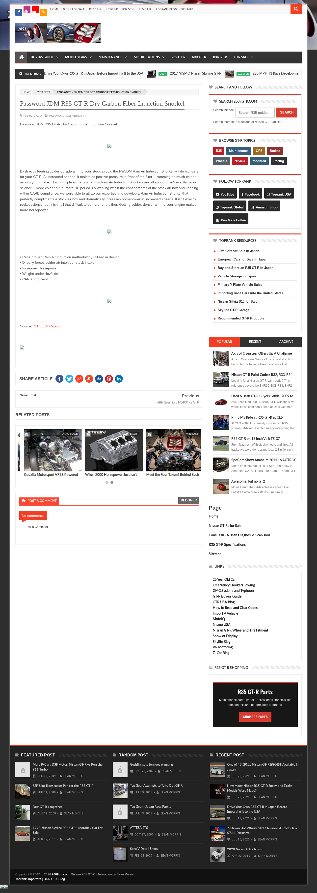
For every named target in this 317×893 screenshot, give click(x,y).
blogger (189, 500)
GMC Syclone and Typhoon (233, 591)
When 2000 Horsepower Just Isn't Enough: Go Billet (106, 476)
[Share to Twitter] (29, 466)
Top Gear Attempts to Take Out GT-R (156, 785)
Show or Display (225, 636)
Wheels (221, 161)
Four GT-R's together (47, 807)
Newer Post (28, 395)
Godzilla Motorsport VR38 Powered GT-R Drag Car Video (46, 476)
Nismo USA (222, 625)
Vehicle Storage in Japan (237, 276)
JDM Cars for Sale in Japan (238, 251)
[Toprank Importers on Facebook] (18, 12)
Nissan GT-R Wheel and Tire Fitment (240, 630)
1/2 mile (229, 73)
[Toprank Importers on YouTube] (35, 9)
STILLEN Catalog (47, 326)
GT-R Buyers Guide (227, 596)
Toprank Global (232, 207)
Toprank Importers (28, 879)
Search (286, 112)
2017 (149, 73)
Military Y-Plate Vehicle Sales (240, 285)
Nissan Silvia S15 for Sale (237, 301)
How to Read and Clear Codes (235, 608)
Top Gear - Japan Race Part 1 (150, 806)
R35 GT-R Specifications (227, 545)
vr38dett (43, 92)
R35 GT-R (145, 9)
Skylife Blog (221, 642)
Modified (259, 161)
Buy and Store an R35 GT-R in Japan (245, 268)
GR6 (259, 151)
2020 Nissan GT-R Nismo (245, 849)
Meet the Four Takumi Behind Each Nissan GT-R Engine (168, 476)
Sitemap (187, 9)
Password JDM (60, 115)
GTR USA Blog (224, 602)
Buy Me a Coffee (233, 220)
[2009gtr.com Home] (21, 57)
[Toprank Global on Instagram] (27, 9)
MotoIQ (219, 619)
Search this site (223, 110)
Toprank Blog (166, 9)
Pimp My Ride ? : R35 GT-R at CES (257, 417)
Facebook (252, 194)
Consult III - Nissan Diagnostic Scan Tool (239, 535)
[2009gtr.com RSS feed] (43, 12)
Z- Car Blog (221, 653)
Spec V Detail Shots (144, 849)
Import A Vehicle (225, 613)
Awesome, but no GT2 (248, 481)
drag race (65, 433)
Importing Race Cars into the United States (250, 293)
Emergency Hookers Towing (234, 585)
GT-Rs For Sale (74, 9)
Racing (278, 161)
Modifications (147, 57)
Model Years (76, 57)
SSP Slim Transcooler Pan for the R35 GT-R (63, 786)
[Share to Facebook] (24, 466)
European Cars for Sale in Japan (242, 259)
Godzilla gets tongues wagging (151, 764)
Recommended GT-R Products (241, 318)
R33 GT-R (112, 9)
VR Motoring (223, 647)
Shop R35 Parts (255, 716)
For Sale (241, 57)
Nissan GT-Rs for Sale (225, 526)
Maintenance (110, 57)
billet (129, 433)
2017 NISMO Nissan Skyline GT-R (181, 73)
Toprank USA (281, 194)
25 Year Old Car (224, 579)
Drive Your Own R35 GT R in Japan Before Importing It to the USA (79, 73)
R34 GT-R (128, 9)
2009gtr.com (60, 874)
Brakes (275, 151)
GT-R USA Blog (54, 879)
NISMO (240, 161)
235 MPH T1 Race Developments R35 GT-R (271, 73)
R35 (219, 151)
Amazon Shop (267, 207)
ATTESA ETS (139, 828)
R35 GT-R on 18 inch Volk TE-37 (255, 439)
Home (54, 9)
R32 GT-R (95, 9)
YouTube (227, 194)
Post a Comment (37, 527)
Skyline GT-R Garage (233, 310)
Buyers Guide (42, 57)
